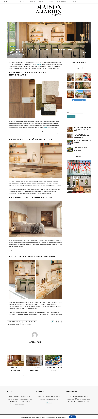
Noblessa (39, 64)
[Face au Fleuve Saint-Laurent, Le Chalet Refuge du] (87, 94)
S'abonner (49, 402)
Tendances (23, 1)
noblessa (25, 327)
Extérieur (41, 1)
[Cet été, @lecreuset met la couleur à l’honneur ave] (87, 77)
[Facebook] (83, 52)
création (46, 127)
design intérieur (26, 324)
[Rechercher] (90, 1)
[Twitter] (3, 70)
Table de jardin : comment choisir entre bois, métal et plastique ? (82, 149)
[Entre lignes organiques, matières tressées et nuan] (70, 85)
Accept (72, 416)
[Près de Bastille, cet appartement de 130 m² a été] (70, 77)
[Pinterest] (86, 52)
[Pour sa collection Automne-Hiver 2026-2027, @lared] (79, 77)
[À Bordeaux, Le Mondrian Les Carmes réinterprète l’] (70, 94)
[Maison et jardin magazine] (49, 10)
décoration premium (13, 324)
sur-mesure (11, 329)
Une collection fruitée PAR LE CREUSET (54, 368)
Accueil (8, 19)
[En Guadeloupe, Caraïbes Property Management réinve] (79, 94)
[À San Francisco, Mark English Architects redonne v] (79, 85)
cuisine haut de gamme (30, 321)
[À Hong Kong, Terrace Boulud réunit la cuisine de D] (87, 85)
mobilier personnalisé (14, 327)
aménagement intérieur (14, 321)
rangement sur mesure (37, 327)
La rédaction (14, 54)
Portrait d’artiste (62, 1)
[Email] (83, 54)
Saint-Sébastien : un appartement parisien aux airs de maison (34, 369)
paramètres (63, 417)
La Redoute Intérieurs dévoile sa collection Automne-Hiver (15, 369)
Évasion (51, 1)
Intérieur (32, 1)
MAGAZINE (74, 1)
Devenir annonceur (78, 406)
